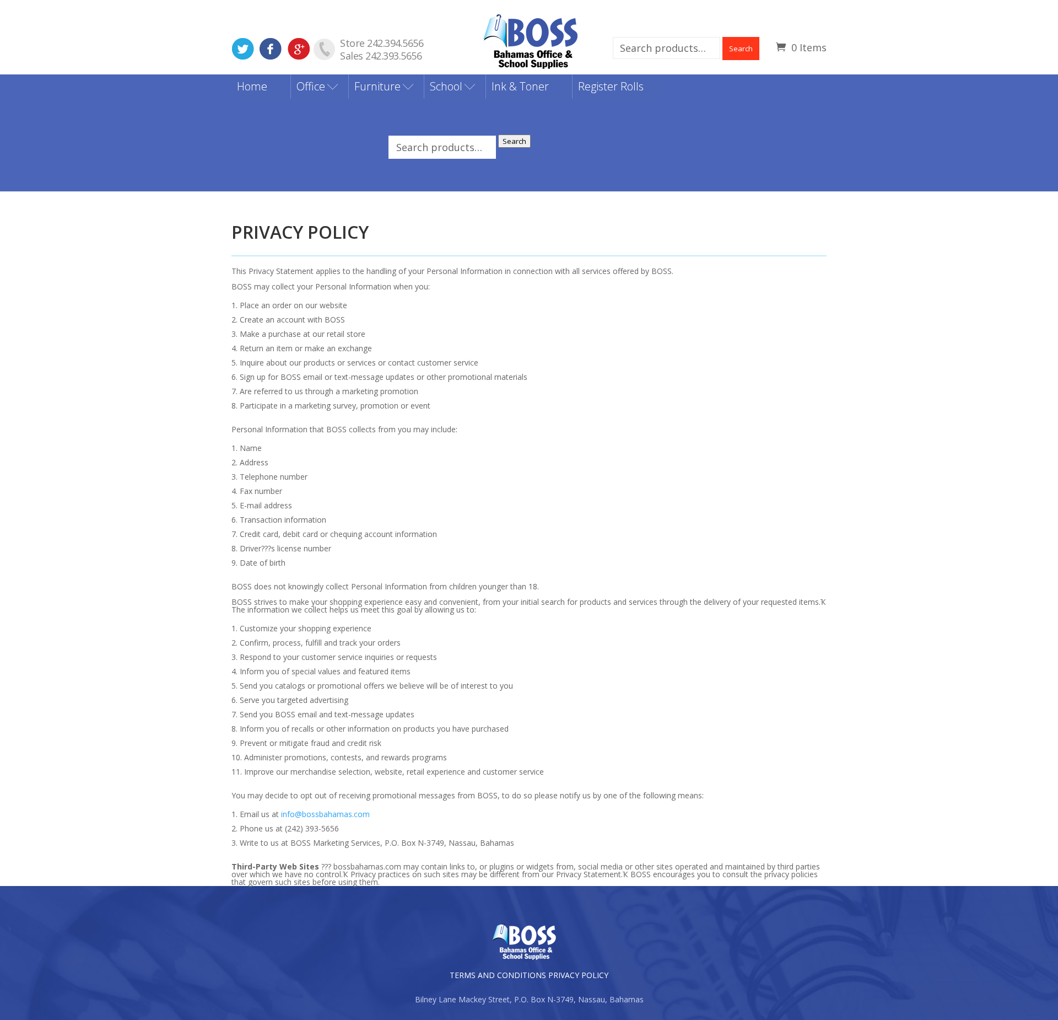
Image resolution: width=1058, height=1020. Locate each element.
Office (310, 86)
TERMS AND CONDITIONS (498, 975)
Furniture (377, 86)
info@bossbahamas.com (325, 814)
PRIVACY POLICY (578, 975)
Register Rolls (611, 86)
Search (741, 48)
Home (252, 86)
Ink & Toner (520, 86)
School (446, 86)
